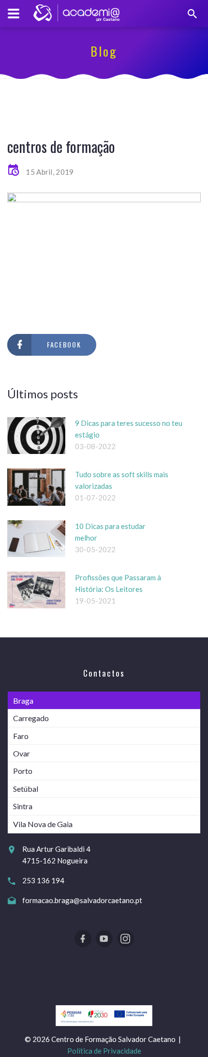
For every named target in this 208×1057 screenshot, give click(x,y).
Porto (22, 770)
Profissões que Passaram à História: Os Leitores (118, 583)
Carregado (31, 718)
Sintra (22, 806)
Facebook (64, 344)
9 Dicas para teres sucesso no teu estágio (128, 429)
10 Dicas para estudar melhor (110, 532)
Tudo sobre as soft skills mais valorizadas (121, 480)
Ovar (21, 753)
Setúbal (25, 788)
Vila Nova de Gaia (43, 824)
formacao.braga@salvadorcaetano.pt (82, 900)
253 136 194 (43, 880)
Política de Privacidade (104, 1050)
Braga (23, 700)
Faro (21, 735)
